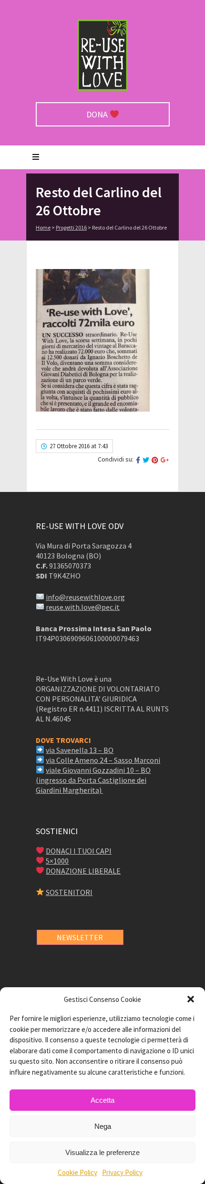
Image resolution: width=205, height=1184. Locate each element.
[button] (190, 999)
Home (43, 227)
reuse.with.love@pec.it (83, 607)
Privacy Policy (122, 1172)
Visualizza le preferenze (102, 1152)
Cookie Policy (77, 1172)
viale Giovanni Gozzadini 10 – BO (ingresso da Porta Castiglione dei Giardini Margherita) (93, 780)
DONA (98, 114)
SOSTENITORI (69, 892)
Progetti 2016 (71, 227)
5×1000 (57, 861)
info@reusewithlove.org (85, 597)
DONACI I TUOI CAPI (79, 851)
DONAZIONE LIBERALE (83, 871)
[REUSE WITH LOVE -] (102, 88)
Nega (102, 1126)
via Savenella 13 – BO (79, 750)
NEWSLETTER (80, 937)
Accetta (102, 1100)
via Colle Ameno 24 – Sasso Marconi (103, 760)
